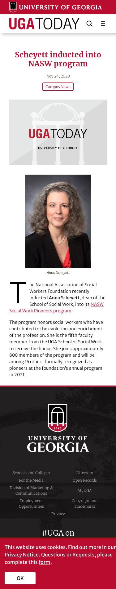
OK (20, 578)
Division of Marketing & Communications (31, 490)
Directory (84, 473)
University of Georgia (58, 428)
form (44, 562)
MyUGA (85, 490)
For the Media (31, 480)
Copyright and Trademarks (84, 503)
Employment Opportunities (31, 503)
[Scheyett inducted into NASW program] (58, 132)
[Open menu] (103, 23)
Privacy (58, 513)
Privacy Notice (22, 554)
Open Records (85, 480)
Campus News (58, 86)
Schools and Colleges (31, 473)
